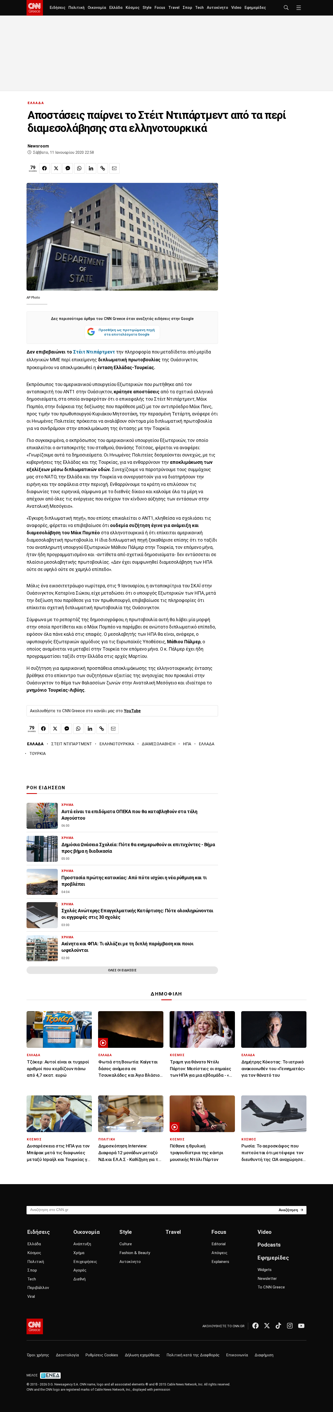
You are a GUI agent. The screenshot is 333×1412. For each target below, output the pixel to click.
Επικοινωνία (237, 1355)
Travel (174, 7)
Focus (160, 7)
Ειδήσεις (57, 7)
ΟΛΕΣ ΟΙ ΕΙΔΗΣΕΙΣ (122, 970)
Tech (199, 7)
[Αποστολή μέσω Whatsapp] (79, 168)
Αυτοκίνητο (217, 7)
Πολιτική (76, 7)
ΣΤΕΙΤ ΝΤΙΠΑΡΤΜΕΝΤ (71, 744)
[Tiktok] (278, 1326)
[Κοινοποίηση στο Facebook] (44, 168)
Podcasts (269, 1245)
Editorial (219, 1244)
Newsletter (267, 1278)
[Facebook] (255, 1326)
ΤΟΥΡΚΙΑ (37, 753)
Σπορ (187, 7)
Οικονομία (97, 7)
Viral (31, 1296)
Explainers (220, 1261)
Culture (125, 1244)
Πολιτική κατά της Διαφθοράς (193, 1355)
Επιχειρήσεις (85, 1261)
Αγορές (79, 1270)
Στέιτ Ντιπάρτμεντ (94, 352)
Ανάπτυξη (82, 1244)
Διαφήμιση (264, 1355)
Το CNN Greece (271, 1287)
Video (236, 7)
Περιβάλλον (38, 1287)
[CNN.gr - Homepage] (35, 8)
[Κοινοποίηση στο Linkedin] (91, 168)
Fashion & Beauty (134, 1252)
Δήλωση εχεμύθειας (142, 1355)
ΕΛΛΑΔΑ (36, 103)
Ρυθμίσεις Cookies (102, 1355)
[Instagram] (290, 1326)
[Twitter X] (267, 1326)
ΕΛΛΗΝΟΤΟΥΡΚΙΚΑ (116, 744)
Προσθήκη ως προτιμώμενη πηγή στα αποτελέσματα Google (127, 332)
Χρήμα (78, 1252)
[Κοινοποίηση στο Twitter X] (56, 168)
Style (147, 7)
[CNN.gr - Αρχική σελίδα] (35, 1326)
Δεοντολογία (67, 1355)
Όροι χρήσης (38, 1355)
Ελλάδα (116, 7)
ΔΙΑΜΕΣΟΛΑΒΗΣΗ (158, 744)
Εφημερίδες (255, 7)
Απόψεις (219, 1252)
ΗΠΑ (187, 744)
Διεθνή (79, 1279)
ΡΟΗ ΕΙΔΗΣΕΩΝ (46, 787)
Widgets (265, 1269)
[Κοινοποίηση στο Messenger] (67, 168)
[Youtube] (301, 1326)
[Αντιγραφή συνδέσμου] (103, 168)
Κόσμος (132, 7)
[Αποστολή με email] (114, 168)
